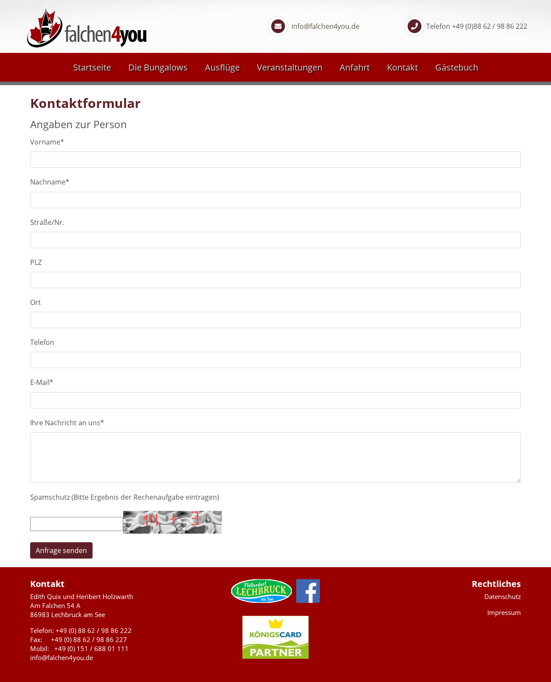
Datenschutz (502, 596)
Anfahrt (355, 67)
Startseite (92, 67)
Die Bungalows (158, 67)
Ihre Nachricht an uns (67, 422)
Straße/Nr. (47, 222)
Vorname (47, 142)
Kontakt (402, 67)
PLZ (36, 262)
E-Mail (41, 382)
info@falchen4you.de (324, 26)
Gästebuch (456, 67)
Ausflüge (222, 67)
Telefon (42, 342)
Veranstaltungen (289, 67)
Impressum (504, 612)
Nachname (49, 182)
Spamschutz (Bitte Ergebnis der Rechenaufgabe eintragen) (124, 497)
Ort (35, 302)
